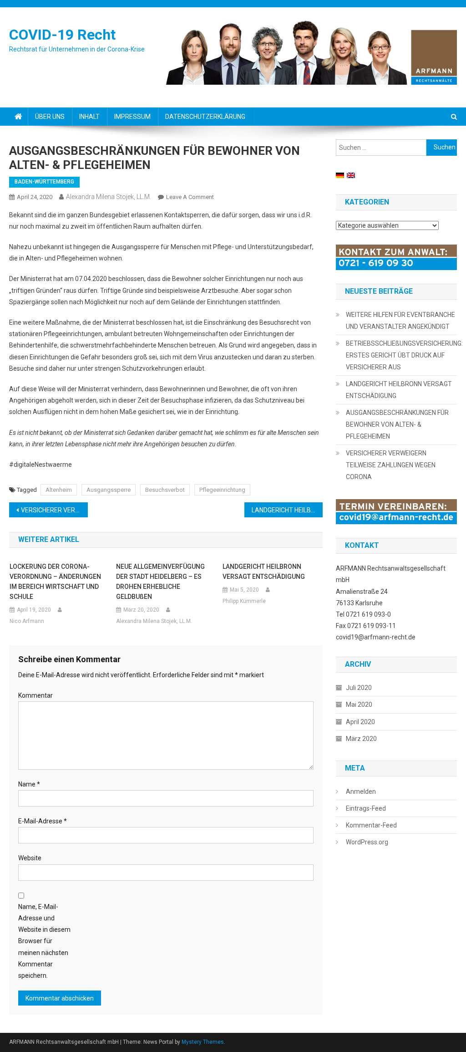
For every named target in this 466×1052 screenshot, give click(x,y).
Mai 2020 (359, 704)
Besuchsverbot (165, 489)
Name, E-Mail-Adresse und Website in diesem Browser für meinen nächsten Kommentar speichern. (44, 941)
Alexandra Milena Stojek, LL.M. (108, 196)
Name (29, 784)
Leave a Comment (190, 197)
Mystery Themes (203, 1042)
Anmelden (361, 791)
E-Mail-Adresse (42, 821)
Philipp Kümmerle (244, 601)
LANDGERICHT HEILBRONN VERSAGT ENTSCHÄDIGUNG (287, 510)
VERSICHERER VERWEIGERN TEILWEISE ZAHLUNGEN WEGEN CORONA (54, 510)
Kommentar (35, 695)
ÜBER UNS (50, 116)
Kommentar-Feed (371, 825)
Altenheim (59, 489)
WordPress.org (367, 842)
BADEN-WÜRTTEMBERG (44, 182)
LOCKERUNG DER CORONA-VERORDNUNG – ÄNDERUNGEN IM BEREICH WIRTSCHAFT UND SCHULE (55, 581)
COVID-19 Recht (62, 34)
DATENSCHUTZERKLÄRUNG (205, 116)
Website (29, 858)
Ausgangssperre (108, 489)
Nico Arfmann (27, 621)
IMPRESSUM (132, 116)
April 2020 (360, 721)
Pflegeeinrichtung (222, 489)
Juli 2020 (359, 687)
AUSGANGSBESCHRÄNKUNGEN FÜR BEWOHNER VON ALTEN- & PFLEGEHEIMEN (397, 424)
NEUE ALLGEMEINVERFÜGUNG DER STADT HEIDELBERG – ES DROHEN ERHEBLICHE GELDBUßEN (160, 581)
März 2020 (361, 738)
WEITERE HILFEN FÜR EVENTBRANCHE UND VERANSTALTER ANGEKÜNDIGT (400, 320)
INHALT (89, 116)
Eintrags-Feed (366, 808)
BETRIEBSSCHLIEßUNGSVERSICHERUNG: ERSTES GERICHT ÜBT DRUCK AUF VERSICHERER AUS (404, 355)
